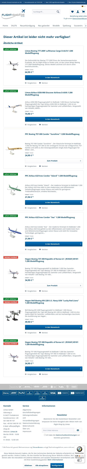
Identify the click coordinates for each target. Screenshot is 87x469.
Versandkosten (38, 447)
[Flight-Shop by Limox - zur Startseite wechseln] (13, 15)
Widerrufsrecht (28, 426)
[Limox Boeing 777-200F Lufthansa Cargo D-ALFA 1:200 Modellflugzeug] (14, 65)
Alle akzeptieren (41, 465)
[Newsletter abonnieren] (78, 430)
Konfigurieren (57, 465)
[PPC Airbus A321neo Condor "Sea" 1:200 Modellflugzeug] (14, 232)
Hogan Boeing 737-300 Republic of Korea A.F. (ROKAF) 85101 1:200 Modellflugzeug (51, 260)
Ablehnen (28, 465)
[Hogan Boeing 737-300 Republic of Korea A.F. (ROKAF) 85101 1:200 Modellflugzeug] (14, 273)
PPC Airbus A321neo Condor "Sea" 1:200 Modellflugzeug (50, 217)
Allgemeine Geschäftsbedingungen (31, 411)
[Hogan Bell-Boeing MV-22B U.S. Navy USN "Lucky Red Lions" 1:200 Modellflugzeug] (14, 315)
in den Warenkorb (52, 77)
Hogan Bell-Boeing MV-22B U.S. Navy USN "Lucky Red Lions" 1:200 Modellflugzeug (52, 301)
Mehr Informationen (55, 460)
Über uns (26, 429)
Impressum (27, 431)
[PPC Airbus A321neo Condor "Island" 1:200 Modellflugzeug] (14, 190)
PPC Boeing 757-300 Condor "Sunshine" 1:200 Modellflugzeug (52, 134)
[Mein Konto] (78, 11)
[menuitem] (46, 11)
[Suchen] (58, 11)
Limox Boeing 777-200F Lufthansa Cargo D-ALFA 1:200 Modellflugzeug (49, 52)
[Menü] (83, 446)
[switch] (79, 460)
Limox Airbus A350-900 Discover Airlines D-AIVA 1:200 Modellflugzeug (48, 93)
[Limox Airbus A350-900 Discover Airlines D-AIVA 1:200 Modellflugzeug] (14, 107)
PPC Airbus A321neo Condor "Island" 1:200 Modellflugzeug (51, 176)
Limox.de (13, 432)
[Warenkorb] (83, 11)
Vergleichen (31, 83)
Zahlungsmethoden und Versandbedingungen (31, 418)
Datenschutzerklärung (80, 18)
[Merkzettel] (72, 11)
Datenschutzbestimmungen (66, 435)
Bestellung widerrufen (78, 16)
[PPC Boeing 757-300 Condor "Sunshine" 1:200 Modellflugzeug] (14, 149)
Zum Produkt (52, 161)
